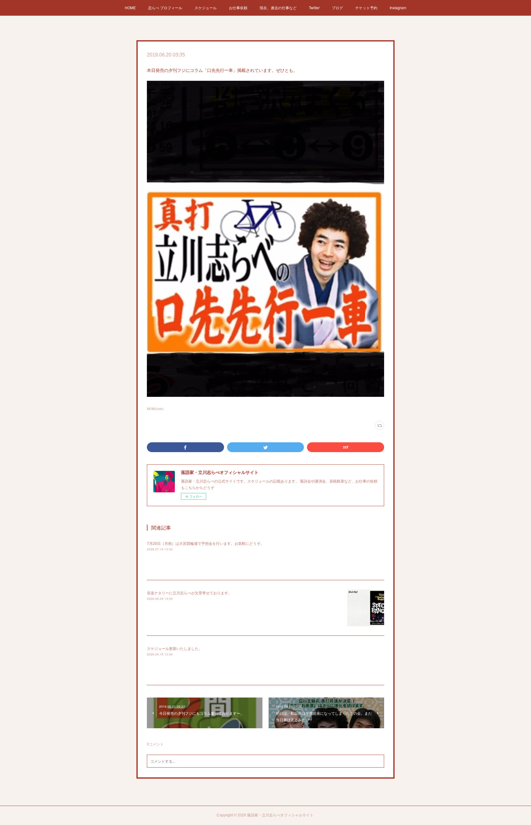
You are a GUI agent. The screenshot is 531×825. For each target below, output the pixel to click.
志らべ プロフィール (165, 7)
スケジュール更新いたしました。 (174, 648)
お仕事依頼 (238, 7)
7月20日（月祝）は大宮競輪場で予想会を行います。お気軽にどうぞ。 (205, 543)
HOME (130, 7)
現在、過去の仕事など (278, 7)
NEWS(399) (155, 409)
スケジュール (206, 7)
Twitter (314, 7)
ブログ (337, 7)
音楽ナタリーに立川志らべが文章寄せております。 (189, 592)
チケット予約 (366, 7)
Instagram (398, 7)
